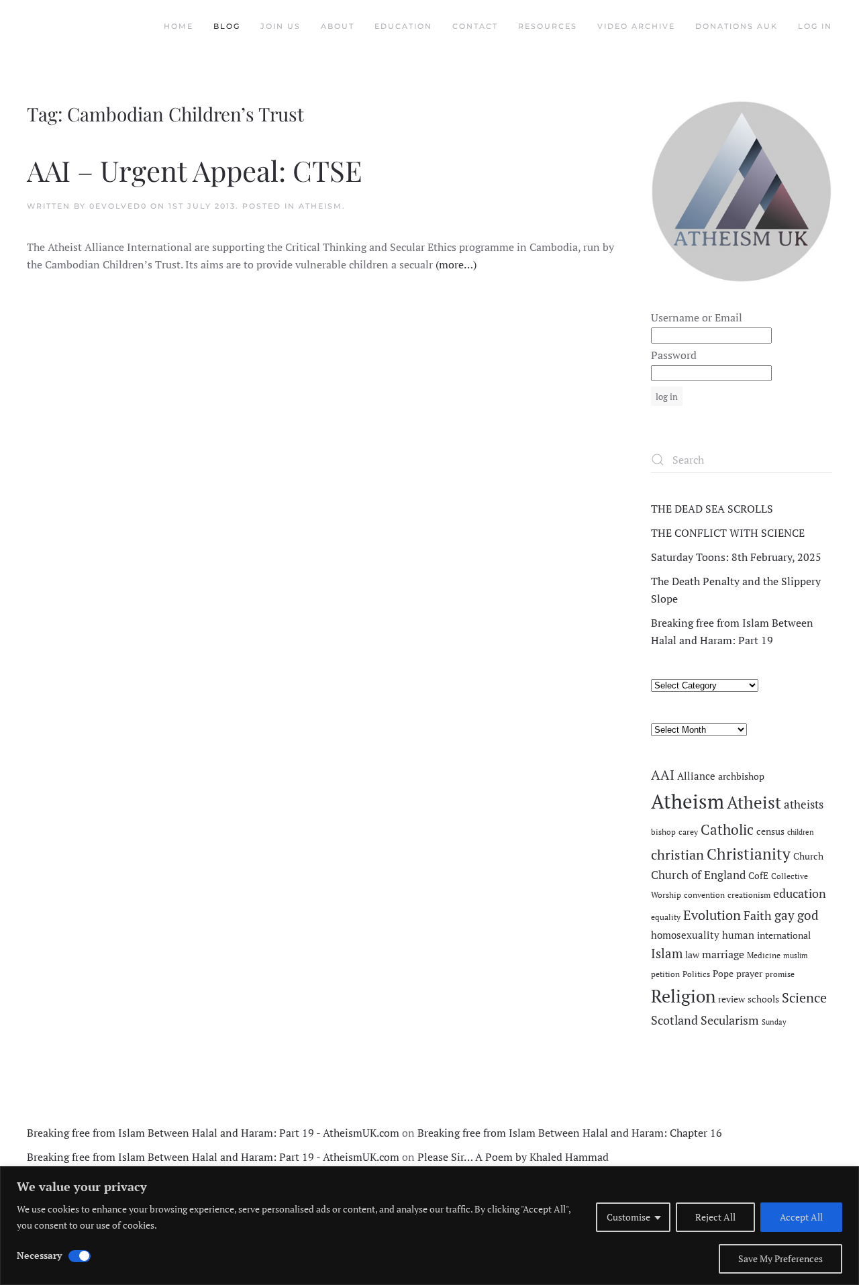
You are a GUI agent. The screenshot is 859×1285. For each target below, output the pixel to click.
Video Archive (636, 26)
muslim (795, 955)
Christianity (749, 853)
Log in (815, 26)
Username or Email (696, 317)
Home (178, 26)
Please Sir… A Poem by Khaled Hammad (513, 1156)
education (799, 893)
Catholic (727, 829)
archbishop (741, 776)
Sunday (774, 1022)
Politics (696, 974)
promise (780, 974)
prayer (749, 974)
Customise (628, 1217)
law (692, 955)
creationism (748, 895)
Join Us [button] (280, 26)
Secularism (730, 1020)
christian (677, 854)
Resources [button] (547, 26)
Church (808, 856)
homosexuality (685, 935)
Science (804, 997)
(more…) (456, 264)
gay (784, 915)
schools (763, 999)
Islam (667, 953)
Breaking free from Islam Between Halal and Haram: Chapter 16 (569, 1132)
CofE (758, 876)
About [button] (337, 26)
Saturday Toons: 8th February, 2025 (736, 557)
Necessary (39, 1255)
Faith (758, 915)
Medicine (763, 955)
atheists (803, 804)
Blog (226, 26)
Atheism (320, 206)
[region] (429, 1225)
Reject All (715, 1217)
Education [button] (403, 26)
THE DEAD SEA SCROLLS (712, 508)
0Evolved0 (118, 206)
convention (704, 895)
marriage (723, 954)
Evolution (712, 915)
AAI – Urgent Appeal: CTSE (194, 170)
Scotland (674, 1020)
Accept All (801, 1217)
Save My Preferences (780, 1258)
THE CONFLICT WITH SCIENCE (728, 532)
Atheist (754, 802)
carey (688, 831)
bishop (663, 831)
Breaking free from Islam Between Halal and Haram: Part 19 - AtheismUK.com (213, 1132)
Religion (683, 996)
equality (665, 917)
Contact (475, 26)
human (738, 935)
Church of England (698, 875)
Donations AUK (736, 26)
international (784, 935)
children (800, 832)
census (770, 831)
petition (665, 974)
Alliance (696, 776)
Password (674, 355)
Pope (723, 974)
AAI (662, 775)
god (808, 915)
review (731, 999)
